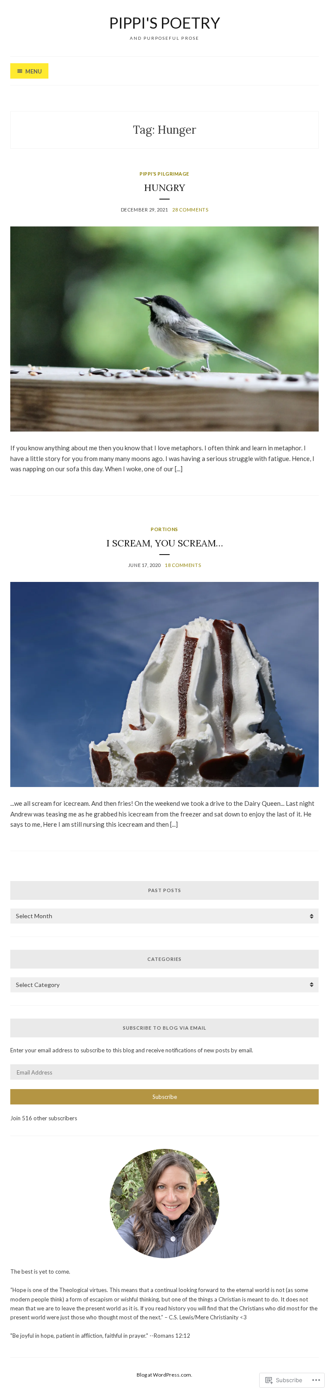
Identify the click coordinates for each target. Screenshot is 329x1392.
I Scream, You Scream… (164, 543)
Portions (164, 529)
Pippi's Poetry (164, 22)
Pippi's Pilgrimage (164, 173)
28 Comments (190, 209)
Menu (33, 71)
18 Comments (183, 565)
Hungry (164, 188)
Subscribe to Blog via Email (164, 1028)
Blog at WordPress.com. (164, 1374)
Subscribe (165, 1096)
